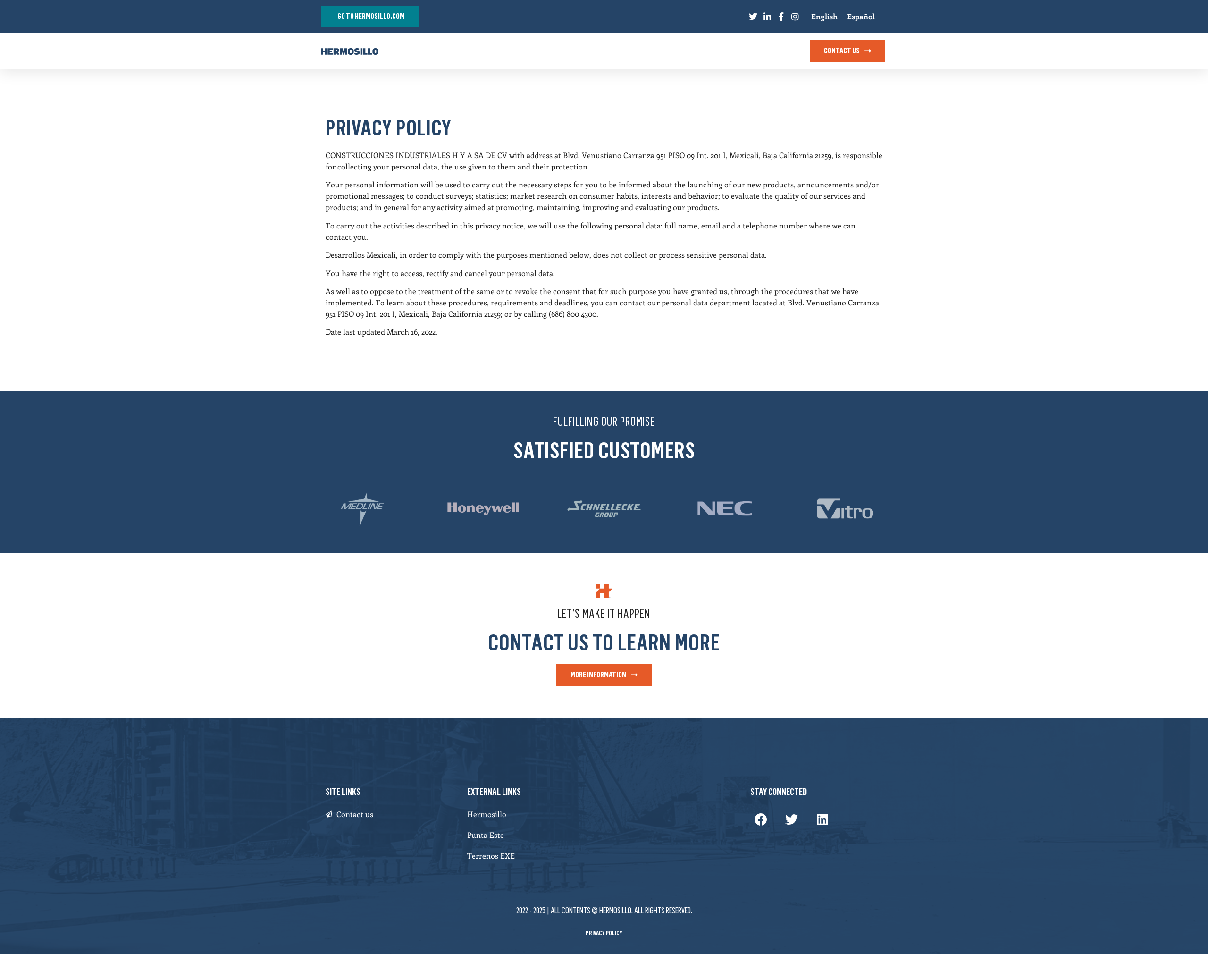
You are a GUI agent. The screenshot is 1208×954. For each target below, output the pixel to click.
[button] (761, 819)
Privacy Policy (604, 933)
